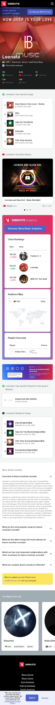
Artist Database (27, 682)
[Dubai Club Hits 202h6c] (10, 400)
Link (30, 352)
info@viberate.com (12, 581)
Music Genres (27, 675)
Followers (45, 345)
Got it (32, 697)
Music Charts (27, 678)
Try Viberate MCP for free (40, 12)
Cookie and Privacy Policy (13, 702)
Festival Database (27, 686)
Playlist (12, 345)
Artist (21, 247)
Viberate (10, 3)
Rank (12, 247)
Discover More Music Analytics (25, 228)
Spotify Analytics (27, 689)
